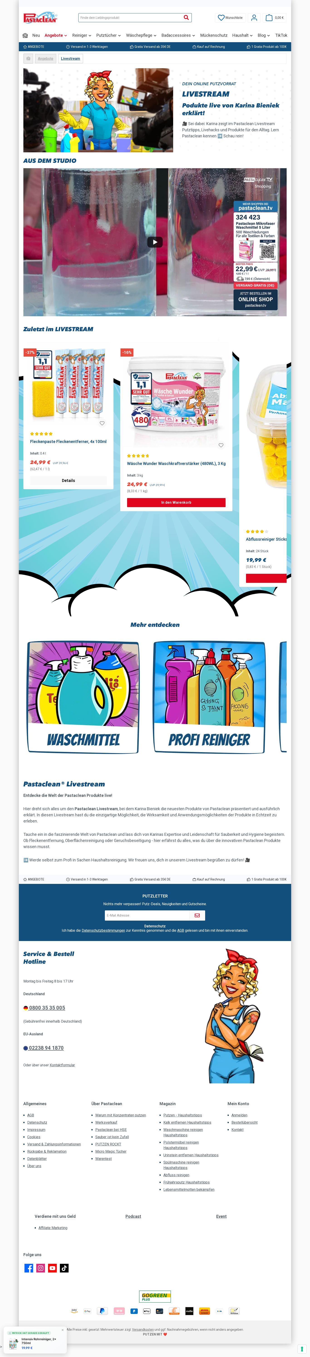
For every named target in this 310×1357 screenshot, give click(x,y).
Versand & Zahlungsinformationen (54, 1144)
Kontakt (237, 1130)
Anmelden (239, 1115)
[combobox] (129, 17)
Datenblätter (37, 1159)
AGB (180, 930)
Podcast (133, 1216)
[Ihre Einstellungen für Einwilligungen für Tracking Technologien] (302, 1349)
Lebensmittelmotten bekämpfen (188, 1189)
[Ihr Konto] (254, 17)
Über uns (34, 1166)
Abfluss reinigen (176, 1175)
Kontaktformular (62, 1065)
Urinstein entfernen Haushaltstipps (191, 1155)
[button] (155, 242)
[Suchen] (186, 17)
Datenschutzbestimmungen (103, 930)
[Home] (25, 35)
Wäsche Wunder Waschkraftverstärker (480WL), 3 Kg (176, 463)
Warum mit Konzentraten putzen (120, 1115)
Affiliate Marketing (53, 1228)
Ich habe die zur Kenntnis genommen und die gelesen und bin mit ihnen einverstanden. (155, 931)
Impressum (36, 1130)
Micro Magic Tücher (110, 1151)
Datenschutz (37, 1122)
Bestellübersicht (244, 1122)
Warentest (103, 1159)
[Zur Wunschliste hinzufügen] (102, 423)
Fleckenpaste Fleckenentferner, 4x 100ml (68, 441)
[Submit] (197, 915)
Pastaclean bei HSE (111, 1130)
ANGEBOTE (36, 47)
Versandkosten (143, 1329)
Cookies (33, 1137)
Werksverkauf (106, 1122)
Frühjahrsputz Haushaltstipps (186, 1182)
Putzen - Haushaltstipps (182, 1115)
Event (221, 1216)
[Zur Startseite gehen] (40, 17)
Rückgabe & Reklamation (46, 1151)
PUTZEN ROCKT (108, 1144)
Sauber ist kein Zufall (112, 1137)
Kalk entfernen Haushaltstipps (187, 1122)
